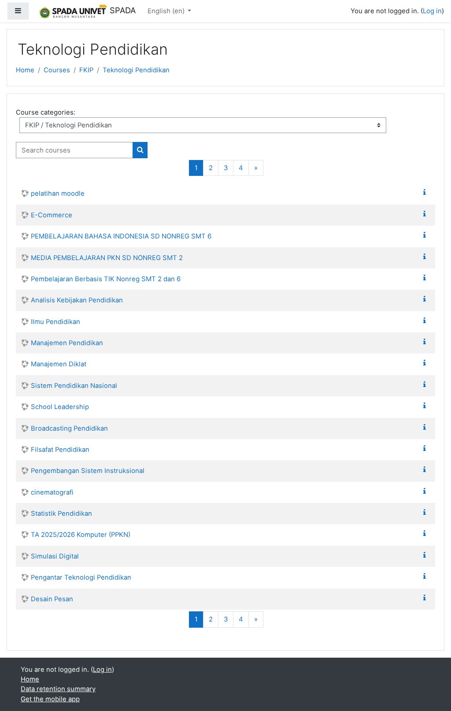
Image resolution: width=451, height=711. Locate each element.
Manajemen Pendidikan (67, 343)
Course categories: (45, 112)
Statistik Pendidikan (61, 513)
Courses (57, 70)
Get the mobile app (50, 699)
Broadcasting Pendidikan (69, 428)
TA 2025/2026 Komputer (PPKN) (80, 535)
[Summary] (426, 193)
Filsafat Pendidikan (60, 450)
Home (25, 70)
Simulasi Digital (55, 556)
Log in (432, 11)
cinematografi (52, 492)
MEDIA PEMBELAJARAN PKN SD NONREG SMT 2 (107, 258)
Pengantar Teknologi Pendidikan (81, 577)
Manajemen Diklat (58, 364)
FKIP (86, 70)
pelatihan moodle (58, 193)
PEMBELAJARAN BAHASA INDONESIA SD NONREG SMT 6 (121, 236)
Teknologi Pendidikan (136, 70)
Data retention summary (58, 689)
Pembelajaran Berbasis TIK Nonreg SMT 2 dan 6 (106, 279)
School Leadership (60, 407)
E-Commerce (51, 215)
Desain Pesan (52, 599)
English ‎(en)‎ (167, 11)
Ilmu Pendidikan (55, 322)
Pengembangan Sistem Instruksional (87, 471)
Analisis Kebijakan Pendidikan (77, 300)
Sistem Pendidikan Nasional (74, 386)
